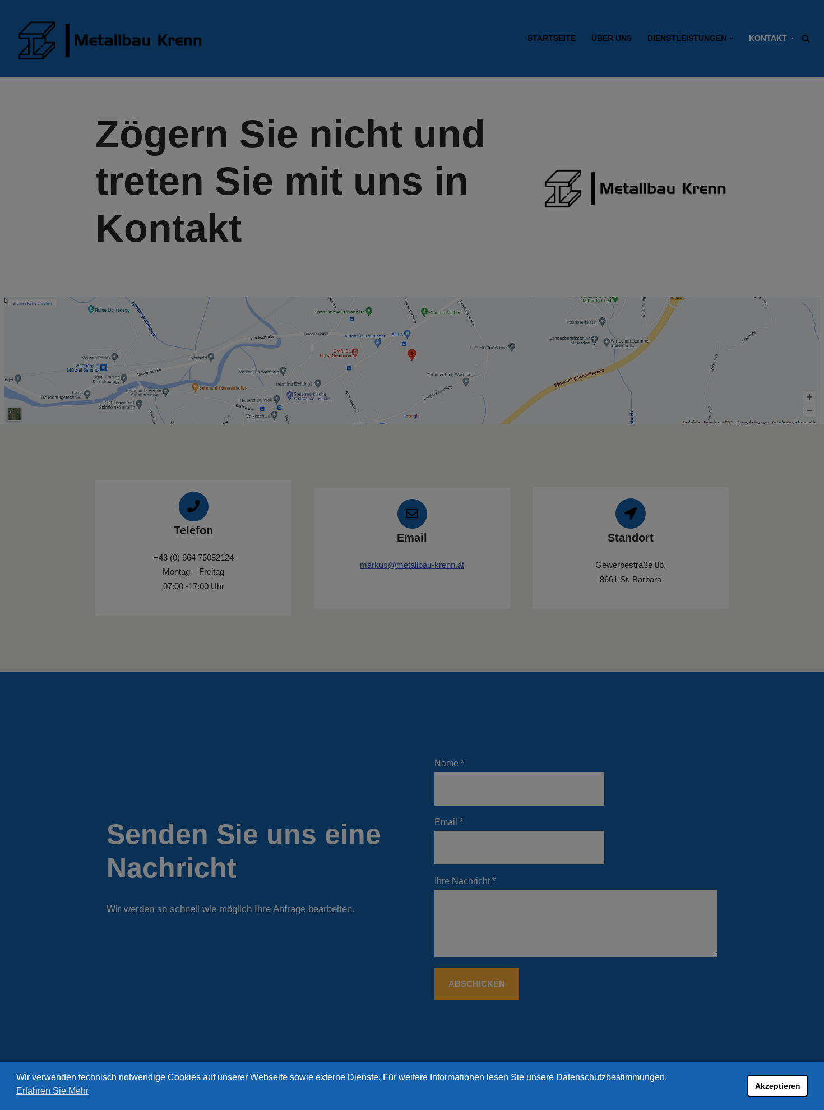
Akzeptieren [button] (777, 1085)
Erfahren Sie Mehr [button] (52, 1090)
